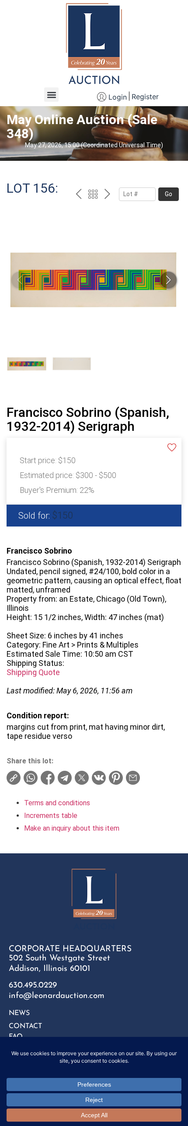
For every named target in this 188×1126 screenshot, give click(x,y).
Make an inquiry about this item (71, 828)
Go (168, 194)
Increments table (50, 815)
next (107, 195)
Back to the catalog (92, 195)
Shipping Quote (33, 672)
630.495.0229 (33, 985)
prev (78, 195)
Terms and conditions (57, 803)
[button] (51, 94)
